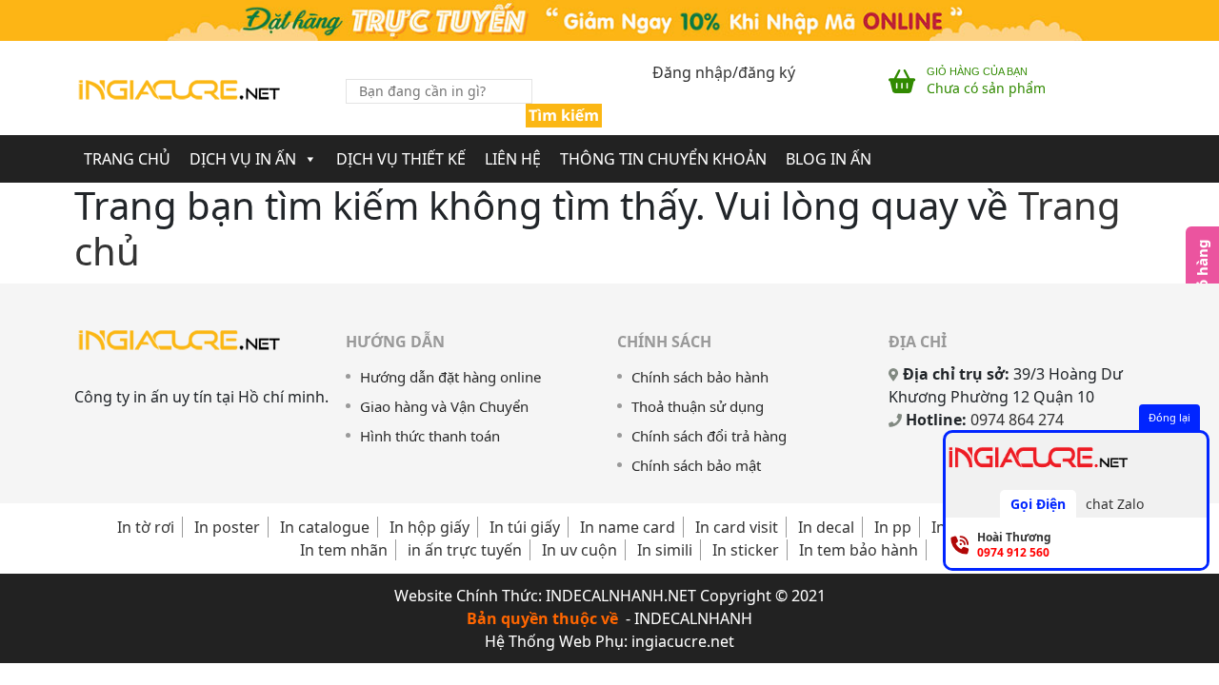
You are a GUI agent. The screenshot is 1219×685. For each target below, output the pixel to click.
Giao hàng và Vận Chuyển (444, 406)
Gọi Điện (1038, 504)
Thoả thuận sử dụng (697, 406)
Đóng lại (1169, 417)
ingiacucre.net (682, 641)
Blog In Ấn (828, 158)
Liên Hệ (513, 158)
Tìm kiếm (564, 115)
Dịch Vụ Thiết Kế (401, 158)
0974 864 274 (1017, 419)
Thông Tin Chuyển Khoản (663, 158)
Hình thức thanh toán (430, 435)
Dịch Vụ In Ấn (243, 158)
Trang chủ (127, 158)
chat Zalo (1115, 504)
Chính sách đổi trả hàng (709, 435)
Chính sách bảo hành (700, 376)
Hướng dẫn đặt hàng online (450, 376)
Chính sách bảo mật (696, 465)
